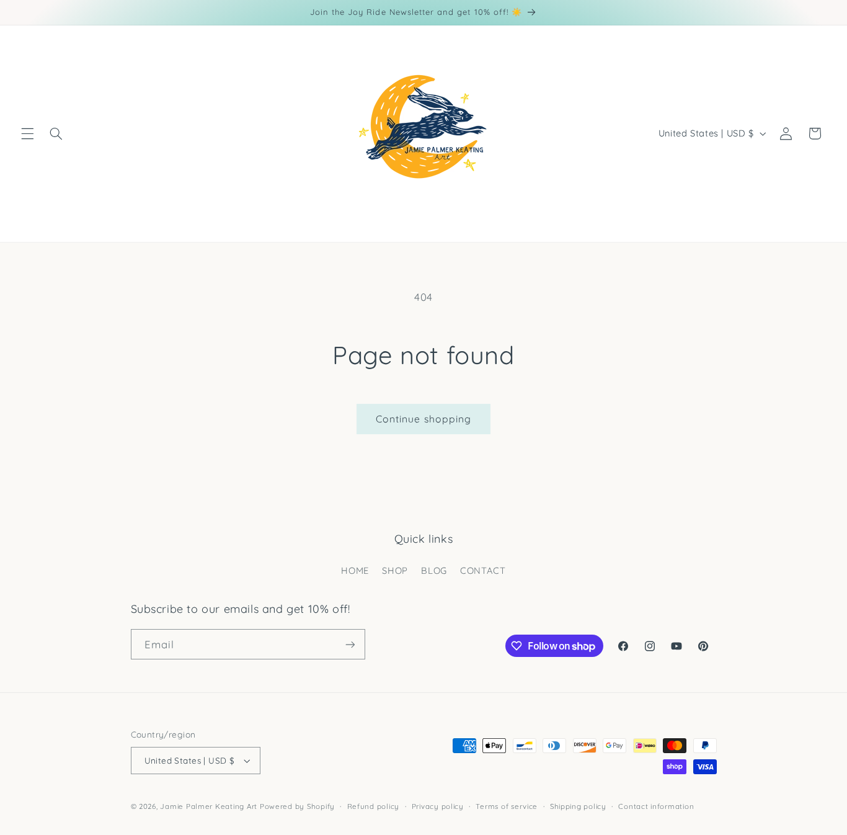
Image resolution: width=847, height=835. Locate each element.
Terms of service (507, 806)
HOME (355, 570)
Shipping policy (578, 806)
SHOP (395, 570)
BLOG (434, 570)
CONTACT (482, 570)
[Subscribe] (349, 644)
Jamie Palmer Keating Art (208, 806)
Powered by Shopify (297, 806)
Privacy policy (438, 806)
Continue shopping (423, 419)
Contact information (656, 806)
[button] (27, 133)
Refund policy (373, 806)
